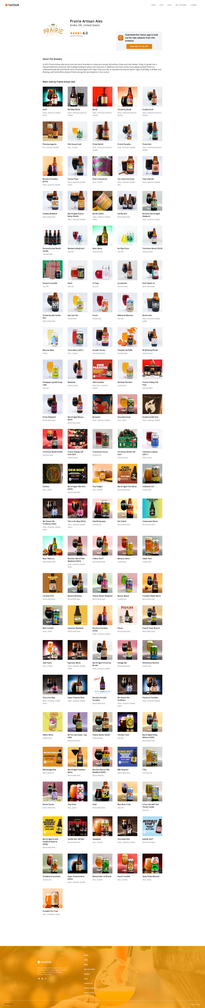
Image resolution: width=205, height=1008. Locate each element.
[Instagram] (45, 978)
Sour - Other (122, 420)
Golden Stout (47, 738)
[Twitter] (39, 978)
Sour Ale (71, 251)
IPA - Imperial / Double (51, 147)
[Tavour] (44, 963)
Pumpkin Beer (123, 353)
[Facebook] (42, 978)
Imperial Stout (48, 254)
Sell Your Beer (181, 5)
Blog (169, 5)
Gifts (161, 5)
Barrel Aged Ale (48, 773)
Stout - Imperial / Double (126, 147)
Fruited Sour (72, 318)
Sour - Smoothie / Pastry (51, 914)
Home (153, 5)
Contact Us (88, 983)
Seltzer (45, 353)
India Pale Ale (147, 773)
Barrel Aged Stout (49, 217)
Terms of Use (89, 993)
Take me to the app (139, 46)
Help (86, 979)
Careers (193, 5)
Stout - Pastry (147, 457)
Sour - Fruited (73, 147)
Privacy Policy (89, 988)
